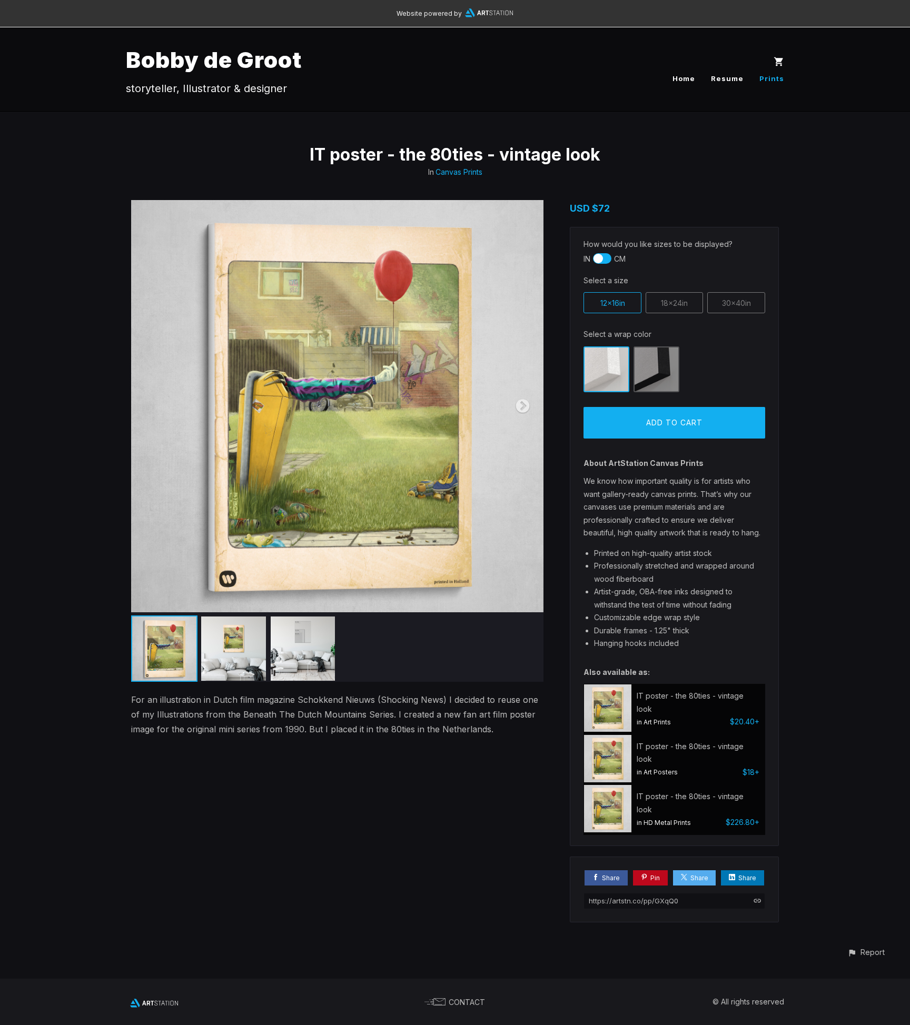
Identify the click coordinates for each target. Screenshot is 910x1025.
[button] (866, 952)
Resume (727, 78)
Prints (771, 78)
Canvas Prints (459, 171)
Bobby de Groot (214, 59)
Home (683, 78)
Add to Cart (674, 422)
